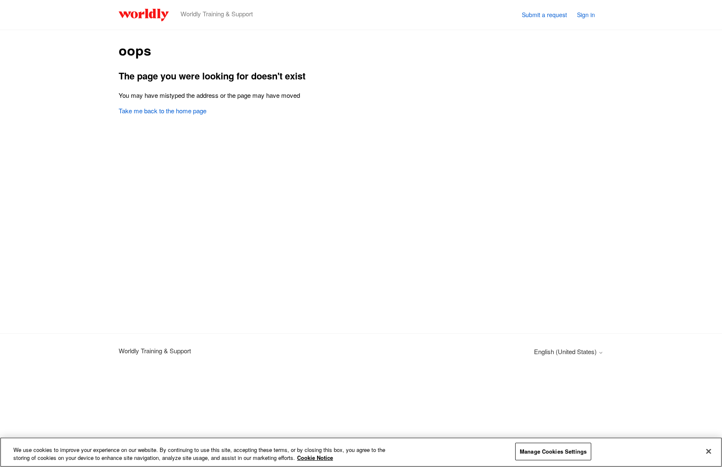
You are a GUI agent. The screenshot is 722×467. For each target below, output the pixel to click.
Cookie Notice (315, 458)
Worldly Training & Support (155, 350)
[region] (361, 452)
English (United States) (566, 351)
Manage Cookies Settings (553, 451)
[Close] (708, 451)
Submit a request (544, 14)
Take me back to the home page (162, 110)
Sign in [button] (586, 14)
